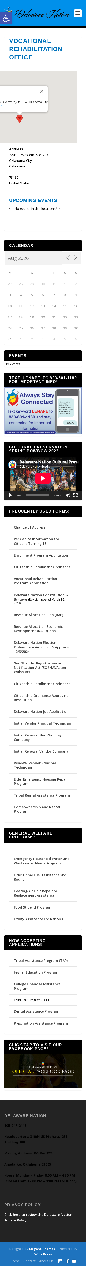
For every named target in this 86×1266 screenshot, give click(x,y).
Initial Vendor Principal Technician (42, 723)
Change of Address (29, 527)
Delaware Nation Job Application (41, 711)
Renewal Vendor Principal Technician (35, 765)
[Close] (42, 91)
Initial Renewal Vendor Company (41, 751)
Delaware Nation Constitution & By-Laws (41, 597)
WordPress (43, 1254)
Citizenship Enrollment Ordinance (42, 567)
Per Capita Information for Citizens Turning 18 (36, 541)
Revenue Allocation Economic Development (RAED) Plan (38, 628)
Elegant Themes (42, 1249)
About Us (46, 1261)
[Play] (10, 495)
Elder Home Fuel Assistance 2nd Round (40, 877)
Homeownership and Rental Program (37, 809)
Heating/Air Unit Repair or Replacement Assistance (35, 893)
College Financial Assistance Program (37, 986)
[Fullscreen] (75, 495)
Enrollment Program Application (41, 555)
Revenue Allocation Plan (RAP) (38, 615)
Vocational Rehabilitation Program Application (35, 580)
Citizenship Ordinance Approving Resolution (41, 697)
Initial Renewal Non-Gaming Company (37, 737)
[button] (6, 18)
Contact (29, 1261)
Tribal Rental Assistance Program (42, 795)
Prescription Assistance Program (41, 1023)
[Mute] (67, 495)
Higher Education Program (36, 972)
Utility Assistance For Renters (38, 919)
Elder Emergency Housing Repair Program (41, 781)
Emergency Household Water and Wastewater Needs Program (42, 860)
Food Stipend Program (32, 907)
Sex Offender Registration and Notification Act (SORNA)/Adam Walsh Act (40, 667)
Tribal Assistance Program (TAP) (41, 960)
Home (15, 1261)
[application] (43, 478)
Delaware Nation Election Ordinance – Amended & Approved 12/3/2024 (42, 646)
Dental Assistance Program (36, 1011)
